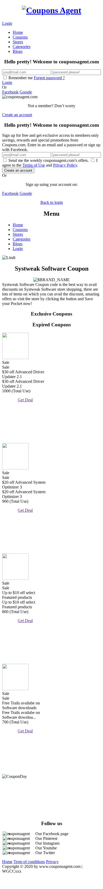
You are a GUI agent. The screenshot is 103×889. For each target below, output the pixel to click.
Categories (21, 46)
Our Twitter (45, 852)
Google (26, 92)
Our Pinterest (46, 838)
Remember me (36, 78)
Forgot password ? (49, 78)
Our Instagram (47, 843)
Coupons (20, 37)
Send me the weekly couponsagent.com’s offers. (48, 160)
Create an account (17, 114)
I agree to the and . (49, 162)
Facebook (10, 92)
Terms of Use (33, 165)
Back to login (51, 202)
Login (7, 23)
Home (18, 32)
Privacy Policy (65, 165)
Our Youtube (46, 848)
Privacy (52, 861)
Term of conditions (29, 861)
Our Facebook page (51, 833)
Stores (18, 42)
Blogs (17, 51)
